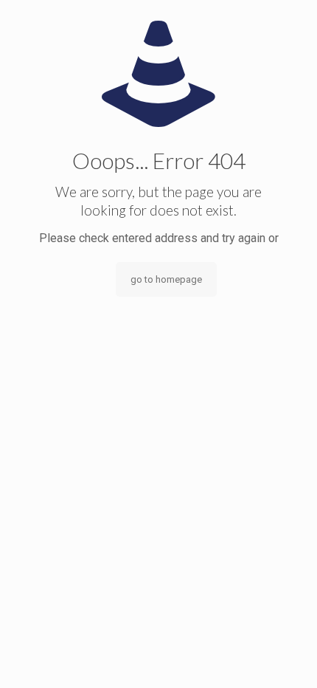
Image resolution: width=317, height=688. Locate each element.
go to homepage (166, 279)
